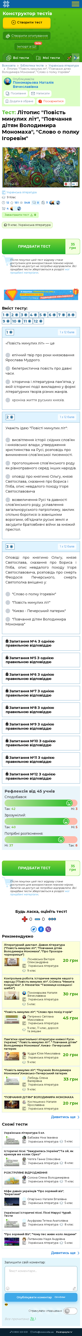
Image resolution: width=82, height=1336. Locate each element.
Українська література (64, 65)
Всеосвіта (8, 65)
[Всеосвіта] (6, 4)
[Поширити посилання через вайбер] (48, 929)
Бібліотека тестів (32, 65)
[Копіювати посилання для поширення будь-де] (34, 929)
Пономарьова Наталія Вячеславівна (33, 85)
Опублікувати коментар (41, 1297)
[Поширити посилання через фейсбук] (41, 929)
